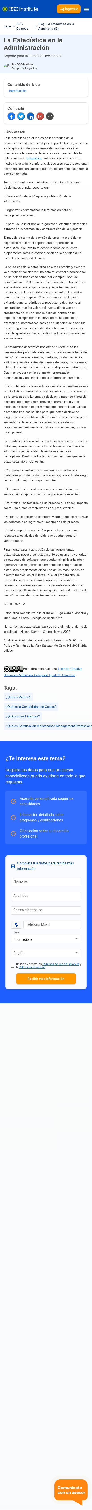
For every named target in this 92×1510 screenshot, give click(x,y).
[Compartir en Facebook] (11, 116)
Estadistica (34, 158)
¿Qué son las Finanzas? (22, 716)
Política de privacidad (32, 967)
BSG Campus (22, 26)
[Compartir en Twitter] (21, 116)
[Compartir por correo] (40, 116)
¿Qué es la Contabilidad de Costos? (30, 706)
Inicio (7, 26)
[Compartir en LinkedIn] (30, 116)
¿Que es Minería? (18, 697)
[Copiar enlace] (50, 116)
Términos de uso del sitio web (60, 964)
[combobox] (46, 940)
